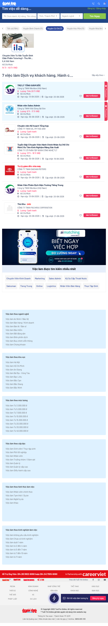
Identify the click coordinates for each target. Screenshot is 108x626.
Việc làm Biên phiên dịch (17, 337)
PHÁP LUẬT (12, 599)
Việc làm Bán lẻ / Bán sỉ (16, 326)
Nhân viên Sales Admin (28, 105)
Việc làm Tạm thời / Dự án (17, 495)
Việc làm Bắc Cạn (13, 380)
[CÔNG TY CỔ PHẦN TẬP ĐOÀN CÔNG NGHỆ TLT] (9, 148)
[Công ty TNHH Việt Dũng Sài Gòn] (9, 109)
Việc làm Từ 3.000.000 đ (16, 405)
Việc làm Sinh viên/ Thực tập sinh (21, 448)
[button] (98, 3)
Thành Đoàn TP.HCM (62, 616)
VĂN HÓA (54, 590)
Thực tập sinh (91, 286)
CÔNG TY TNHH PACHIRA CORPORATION (34, 207)
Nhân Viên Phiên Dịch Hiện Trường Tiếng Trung (40, 185)
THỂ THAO (75, 586)
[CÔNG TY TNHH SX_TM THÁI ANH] (9, 129)
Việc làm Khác (12, 503)
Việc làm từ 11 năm (14, 557)
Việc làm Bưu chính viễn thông (19, 341)
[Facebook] (93, 579)
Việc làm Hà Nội (13, 362)
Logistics (51, 286)
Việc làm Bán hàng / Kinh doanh (20, 322)
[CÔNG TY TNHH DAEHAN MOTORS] (9, 170)
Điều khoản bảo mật (47, 619)
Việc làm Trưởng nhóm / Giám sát (20, 459)
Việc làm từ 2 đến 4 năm (16, 546)
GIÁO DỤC (95, 586)
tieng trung (26, 286)
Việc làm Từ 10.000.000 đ (17, 416)
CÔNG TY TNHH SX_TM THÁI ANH (31, 129)
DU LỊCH (33, 599)
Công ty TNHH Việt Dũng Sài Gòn (31, 108)
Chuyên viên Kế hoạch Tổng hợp (33, 125)
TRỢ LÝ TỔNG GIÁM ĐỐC (29, 85)
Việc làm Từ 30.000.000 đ (17, 427)
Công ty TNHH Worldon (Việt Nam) (32, 88)
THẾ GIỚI (12, 594)
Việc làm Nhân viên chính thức (19, 492)
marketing (40, 278)
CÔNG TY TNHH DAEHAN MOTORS (31, 169)
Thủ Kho (24, 204)
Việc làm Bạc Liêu (14, 376)
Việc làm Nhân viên (14, 456)
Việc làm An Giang (14, 369)
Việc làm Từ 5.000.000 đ (16, 409)
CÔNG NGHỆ (33, 590)
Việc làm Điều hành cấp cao (18, 470)
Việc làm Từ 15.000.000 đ (17, 420)
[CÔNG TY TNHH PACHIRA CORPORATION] (9, 208)
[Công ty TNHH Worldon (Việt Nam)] (9, 89)
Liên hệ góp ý (61, 619)
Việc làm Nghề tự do (14, 499)
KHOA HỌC (75, 590)
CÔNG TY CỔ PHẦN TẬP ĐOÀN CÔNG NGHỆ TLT (37, 150)
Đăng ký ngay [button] (98, 598)
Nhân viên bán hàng (70, 286)
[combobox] (19, 16)
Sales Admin (55, 278)
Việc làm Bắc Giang (14, 384)
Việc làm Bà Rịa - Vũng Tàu (18, 373)
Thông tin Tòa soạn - (46, 616)
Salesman (11, 286)
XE (33, 594)
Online (39, 286)
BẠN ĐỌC (95, 590)
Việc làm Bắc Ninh (14, 387)
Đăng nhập (101, 8)
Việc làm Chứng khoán (16, 344)
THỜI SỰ (12, 590)
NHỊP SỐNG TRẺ (54, 586)
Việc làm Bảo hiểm (14, 330)
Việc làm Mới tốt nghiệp (16, 452)
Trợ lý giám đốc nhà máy (29, 166)
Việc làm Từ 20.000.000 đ (17, 423)
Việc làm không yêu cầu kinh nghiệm (22, 535)
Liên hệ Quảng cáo (30, 619)
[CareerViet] (94, 574)
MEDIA (12, 586)
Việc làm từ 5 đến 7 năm (16, 549)
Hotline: (77, 619)
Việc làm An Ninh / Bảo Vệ (17, 319)
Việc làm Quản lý (13, 463)
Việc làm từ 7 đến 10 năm (16, 553)
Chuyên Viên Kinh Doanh (18, 278)
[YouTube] (105, 579)
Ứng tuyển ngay (92, 96)
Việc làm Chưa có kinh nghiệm (19, 538)
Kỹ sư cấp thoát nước (76, 278)
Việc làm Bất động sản (15, 333)
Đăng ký (91, 8)
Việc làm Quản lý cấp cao (17, 466)
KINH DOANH (33, 586)
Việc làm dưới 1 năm (14, 542)
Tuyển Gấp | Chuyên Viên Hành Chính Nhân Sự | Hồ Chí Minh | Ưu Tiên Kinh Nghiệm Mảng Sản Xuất (43, 146)
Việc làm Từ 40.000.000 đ (17, 431)
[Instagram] (99, 579)
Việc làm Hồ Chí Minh (15, 366)
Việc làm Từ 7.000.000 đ (16, 412)
